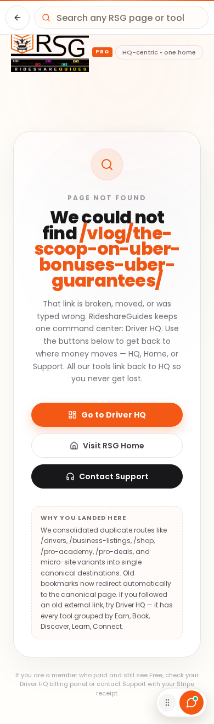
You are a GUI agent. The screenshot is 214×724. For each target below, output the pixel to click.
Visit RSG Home (113, 445)
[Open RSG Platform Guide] (191, 702)
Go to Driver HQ (113, 414)
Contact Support (114, 476)
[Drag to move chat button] (167, 702)
